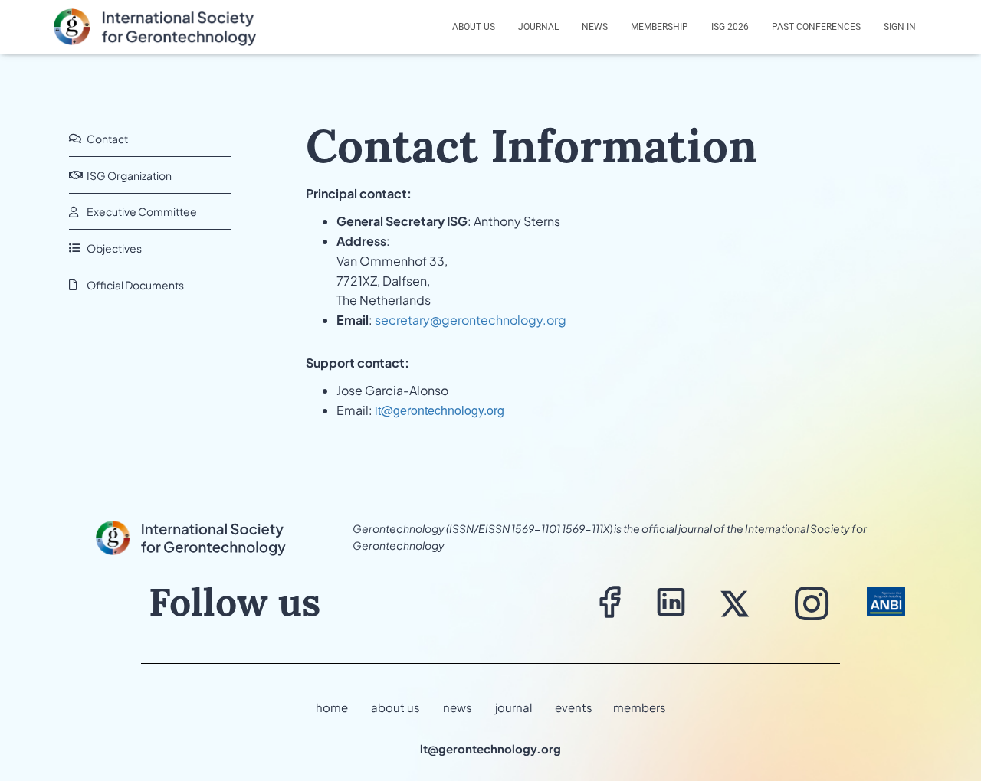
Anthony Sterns (517, 221)
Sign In (900, 26)
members (639, 707)
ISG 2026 (730, 26)
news (457, 707)
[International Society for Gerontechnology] (164, 27)
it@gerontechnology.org (439, 410)
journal (513, 707)
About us (473, 26)
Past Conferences (816, 26)
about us (395, 707)
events (573, 707)
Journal (538, 26)
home (332, 707)
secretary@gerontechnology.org (470, 320)
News (595, 26)
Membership (659, 26)
